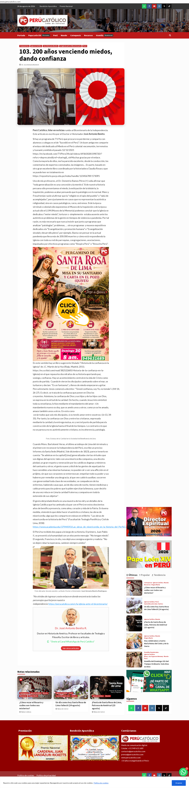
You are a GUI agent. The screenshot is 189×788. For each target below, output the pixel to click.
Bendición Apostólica (48, 6)
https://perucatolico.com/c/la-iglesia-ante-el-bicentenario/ (78, 603)
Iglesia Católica (36, 46)
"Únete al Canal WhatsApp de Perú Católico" (72, 641)
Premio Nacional (66, 6)
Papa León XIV (38, 35)
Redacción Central (62, 709)
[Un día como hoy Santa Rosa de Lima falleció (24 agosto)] (71, 687)
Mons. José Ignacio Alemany (153, 656)
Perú (55, 35)
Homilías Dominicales (151, 652)
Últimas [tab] (132, 574)
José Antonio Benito (51, 46)
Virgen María (33, 696)
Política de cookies (101, 783)
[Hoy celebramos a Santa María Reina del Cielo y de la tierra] (134, 641)
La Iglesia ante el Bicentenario (70, 46)
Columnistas (24, 46)
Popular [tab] (145, 574)
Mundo (64, 35)
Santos (74, 696)
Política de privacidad (46, 775)
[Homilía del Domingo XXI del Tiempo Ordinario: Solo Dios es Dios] (134, 659)
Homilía (104, 35)
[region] (94, 782)
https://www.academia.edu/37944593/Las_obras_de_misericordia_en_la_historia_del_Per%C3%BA (82, 526)
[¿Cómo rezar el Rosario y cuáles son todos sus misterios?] (34, 687)
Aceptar (178, 783)
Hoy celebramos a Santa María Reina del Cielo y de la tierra (156, 643)
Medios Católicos (26, 712)
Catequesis (75, 35)
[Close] (186, 778)
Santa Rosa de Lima (63, 696)
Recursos (88, 35)
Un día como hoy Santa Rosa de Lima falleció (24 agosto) (71, 704)
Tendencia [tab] (159, 574)
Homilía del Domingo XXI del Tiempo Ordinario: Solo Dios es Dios (156, 664)
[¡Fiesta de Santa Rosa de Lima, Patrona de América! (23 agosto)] (107, 687)
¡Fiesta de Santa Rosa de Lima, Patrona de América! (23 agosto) (107, 705)
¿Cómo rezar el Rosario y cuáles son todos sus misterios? (31, 705)
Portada (21, 35)
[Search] (170, 35)
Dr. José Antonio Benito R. (30, 65)
